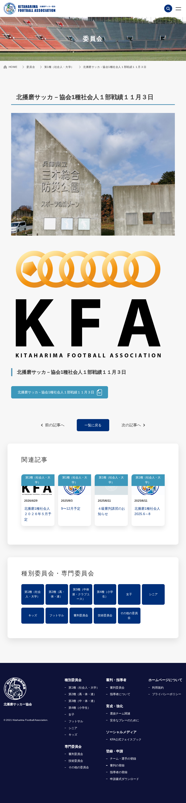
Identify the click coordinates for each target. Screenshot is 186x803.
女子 (129, 594)
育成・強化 (114, 706)
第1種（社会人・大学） (32, 594)
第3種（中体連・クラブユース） (81, 594)
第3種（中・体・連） (82, 701)
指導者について (120, 694)
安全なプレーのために (124, 720)
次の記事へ (131, 425)
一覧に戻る (93, 425)
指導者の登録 (118, 772)
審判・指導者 (116, 680)
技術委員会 (105, 615)
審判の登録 (117, 765)
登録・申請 (114, 751)
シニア (153, 594)
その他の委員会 (129, 616)
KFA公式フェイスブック (125, 739)
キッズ (32, 615)
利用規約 (158, 687)
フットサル (56, 615)
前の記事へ (54, 425)
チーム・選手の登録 (123, 758)
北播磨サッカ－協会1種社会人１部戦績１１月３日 (56, 392)
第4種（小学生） (105, 594)
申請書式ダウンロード (124, 779)
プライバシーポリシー (166, 694)
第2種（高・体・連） (57, 594)
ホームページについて (165, 680)
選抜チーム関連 (120, 713)
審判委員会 (81, 615)
